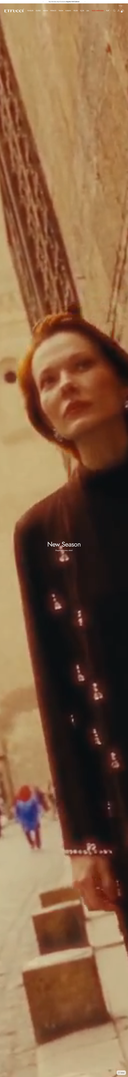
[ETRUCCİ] (14, 11)
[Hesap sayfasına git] (118, 11)
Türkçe (120, 6)
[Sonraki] (85, 1)
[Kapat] (122, 1048)
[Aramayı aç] (114, 11)
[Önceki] (43, 1)
